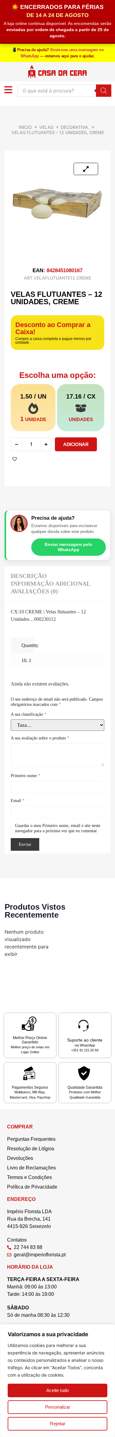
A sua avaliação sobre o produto (40, 738)
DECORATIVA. (75, 127)
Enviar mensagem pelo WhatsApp (68, 547)
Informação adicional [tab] (50, 583)
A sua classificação (28, 714)
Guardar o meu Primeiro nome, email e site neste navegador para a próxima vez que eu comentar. (57, 828)
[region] (57, 1380)
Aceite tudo (57, 1390)
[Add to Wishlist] (14, 459)
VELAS (46, 127)
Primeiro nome (25, 775)
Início (25, 127)
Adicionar (75, 444)
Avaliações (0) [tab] (34, 591)
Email (18, 800)
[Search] (103, 90)
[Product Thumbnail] (86, 169)
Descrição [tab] (29, 575)
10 (23, 660)
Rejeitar (57, 1423)
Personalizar (57, 1407)
